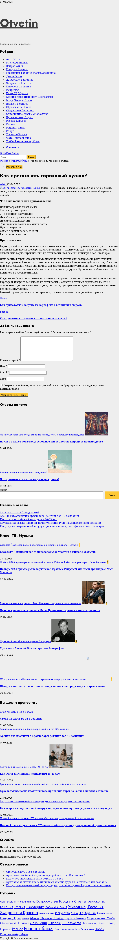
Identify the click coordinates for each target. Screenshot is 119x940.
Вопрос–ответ (14, 66)
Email (4, 372)
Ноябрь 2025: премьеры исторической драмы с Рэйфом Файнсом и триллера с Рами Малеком (53, 562)
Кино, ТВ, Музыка (17, 93)
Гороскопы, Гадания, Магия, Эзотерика (31, 73)
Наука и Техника (17, 103)
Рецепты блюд (15, 127)
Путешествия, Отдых (19, 117)
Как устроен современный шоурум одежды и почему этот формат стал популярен (52, 526)
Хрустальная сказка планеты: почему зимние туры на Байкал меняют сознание (50, 522)
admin (3, 184)
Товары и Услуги (16, 134)
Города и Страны (17, 69)
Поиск (3, 489)
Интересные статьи (18, 86)
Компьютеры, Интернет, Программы (29, 96)
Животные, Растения (19, 79)
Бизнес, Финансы (17, 62)
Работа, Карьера (16, 120)
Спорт (10, 131)
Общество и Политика (20, 110)
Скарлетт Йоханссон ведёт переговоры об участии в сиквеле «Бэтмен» (39, 545)
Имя (3, 366)
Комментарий (10, 360)
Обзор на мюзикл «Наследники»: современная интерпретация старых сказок (43, 679)
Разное (10, 124)
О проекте (12, 147)
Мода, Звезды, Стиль (19, 100)
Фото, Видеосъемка (18, 138)
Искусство (12, 90)
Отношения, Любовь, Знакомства (27, 114)
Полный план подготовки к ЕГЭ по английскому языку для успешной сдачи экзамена (47, 818)
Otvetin (19, 23)
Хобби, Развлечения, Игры (23, 141)
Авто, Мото (13, 59)
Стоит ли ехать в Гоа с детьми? (19, 512)
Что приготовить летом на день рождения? (24, 472)
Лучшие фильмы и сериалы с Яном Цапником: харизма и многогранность (40, 603)
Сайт (3, 379)
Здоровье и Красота (18, 83)
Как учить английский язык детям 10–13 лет (28, 519)
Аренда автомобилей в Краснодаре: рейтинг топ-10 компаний (39, 516)
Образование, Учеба (18, 107)
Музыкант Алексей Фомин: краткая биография (25, 641)
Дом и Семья (14, 76)
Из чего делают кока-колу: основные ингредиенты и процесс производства (42, 434)
